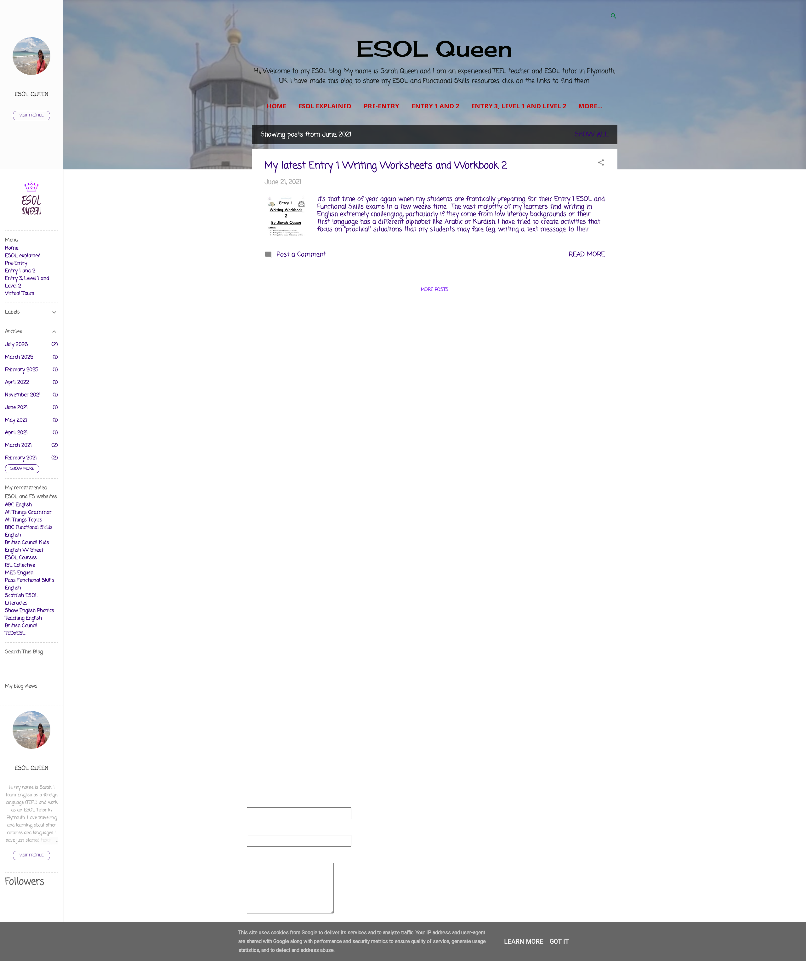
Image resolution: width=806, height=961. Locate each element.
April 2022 (17, 382)
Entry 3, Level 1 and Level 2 (518, 106)
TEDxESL (15, 633)
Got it (559, 941)
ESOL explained (324, 106)
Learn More (523, 941)
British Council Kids (27, 543)
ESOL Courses (21, 558)
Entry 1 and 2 (435, 106)
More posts (434, 290)
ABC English (18, 505)
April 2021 (16, 433)
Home (276, 106)
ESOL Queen (434, 48)
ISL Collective (20, 565)
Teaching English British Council (23, 622)
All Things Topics (23, 520)
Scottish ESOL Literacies (21, 599)
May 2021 (16, 420)
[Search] (613, 17)
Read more (587, 254)
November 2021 (23, 395)
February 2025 (21, 370)
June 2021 (16, 408)
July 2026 (16, 345)
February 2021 (21, 458)
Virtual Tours (19, 294)
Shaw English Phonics (29, 611)
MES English (19, 573)
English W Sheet (24, 550)
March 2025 (19, 357)
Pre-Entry (381, 106)
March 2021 (18, 445)
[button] (601, 163)
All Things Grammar (28, 512)
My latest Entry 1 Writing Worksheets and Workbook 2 (385, 166)
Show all (592, 134)
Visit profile (31, 115)
